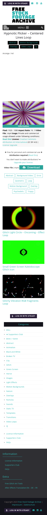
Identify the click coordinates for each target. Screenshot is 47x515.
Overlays (14, 46)
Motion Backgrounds (29, 42)
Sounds (9, 404)
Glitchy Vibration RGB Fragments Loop (21, 302)
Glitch (8, 365)
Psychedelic (19, 191)
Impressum (17, 504)
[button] (21, 27)
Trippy (30, 191)
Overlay (34, 186)
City (8, 360)
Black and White (13, 352)
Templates (10, 413)
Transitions (11, 417)
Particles (10, 400)
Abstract (12, 42)
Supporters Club (13, 438)
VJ (36, 46)
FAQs (8, 442)
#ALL (8, 330)
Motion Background (18, 186)
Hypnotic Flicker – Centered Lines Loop (23, 35)
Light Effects (11, 382)
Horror (9, 373)
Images (9, 378)
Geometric (19, 181)
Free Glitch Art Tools (14, 483)
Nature (9, 391)
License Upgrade (10, 145)
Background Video (25, 175)
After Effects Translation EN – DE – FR (21, 488)
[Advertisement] (23, 78)
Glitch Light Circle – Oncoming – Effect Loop (23, 234)
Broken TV (10, 356)
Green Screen (12, 369)
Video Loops (26, 46)
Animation (10, 347)
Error (39, 175)
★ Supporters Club (14, 334)
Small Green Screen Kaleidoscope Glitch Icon (21, 268)
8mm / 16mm (12, 339)
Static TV (10, 408)
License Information (15, 433)
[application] (23, 113)
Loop (30, 181)
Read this (33, 155)
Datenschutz (29, 504)
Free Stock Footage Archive (29, 502)
